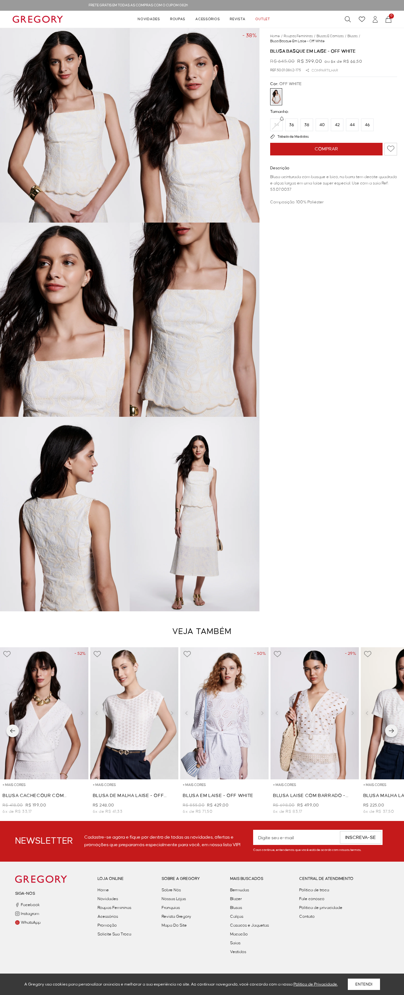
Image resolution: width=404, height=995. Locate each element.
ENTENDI (363, 984)
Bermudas (239, 890)
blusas (354, 36)
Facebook (30, 905)
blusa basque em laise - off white (297, 41)
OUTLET (262, 19)
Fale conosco (311, 899)
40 (322, 124)
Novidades (149, 19)
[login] (375, 19)
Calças (236, 916)
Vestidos (238, 952)
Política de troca (314, 890)
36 (291, 124)
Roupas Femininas (114, 907)
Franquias (171, 907)
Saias (235, 943)
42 (337, 124)
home (276, 36)
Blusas (236, 907)
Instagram (30, 913)
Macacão (239, 934)
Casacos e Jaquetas (249, 925)
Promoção (107, 925)
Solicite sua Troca (114, 934)
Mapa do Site (174, 925)
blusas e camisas (331, 36)
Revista (237, 19)
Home (103, 890)
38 (306, 124)
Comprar (326, 148)
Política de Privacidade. (316, 984)
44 (352, 124)
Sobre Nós (171, 890)
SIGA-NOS (25, 893)
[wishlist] (362, 19)
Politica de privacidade (320, 907)
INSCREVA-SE (360, 837)
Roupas (177, 19)
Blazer (236, 899)
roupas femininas (299, 36)
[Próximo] (391, 730)
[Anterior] (12, 730)
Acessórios (207, 19)
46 (367, 124)
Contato (307, 916)
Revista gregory (176, 916)
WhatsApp (31, 922)
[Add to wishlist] (391, 149)
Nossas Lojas (174, 899)
